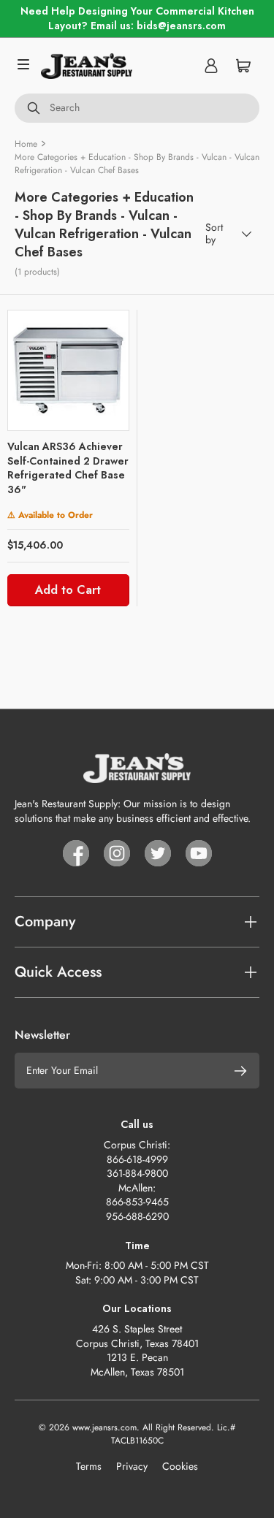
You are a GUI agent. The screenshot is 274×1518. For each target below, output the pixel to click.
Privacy (132, 1466)
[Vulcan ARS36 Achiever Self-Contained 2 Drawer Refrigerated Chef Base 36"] (68, 370)
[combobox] (137, 108)
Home (26, 143)
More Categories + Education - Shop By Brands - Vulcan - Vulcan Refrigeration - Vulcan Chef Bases (137, 163)
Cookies (180, 1466)
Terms (89, 1466)
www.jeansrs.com (104, 1427)
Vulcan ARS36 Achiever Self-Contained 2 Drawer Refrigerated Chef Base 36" (68, 468)
